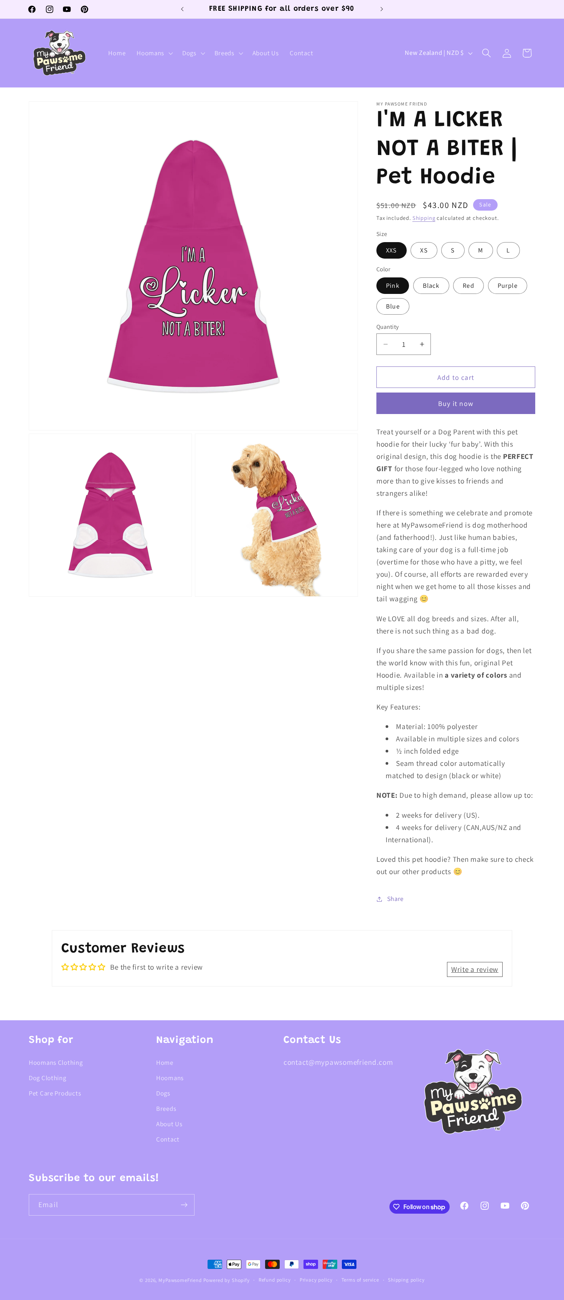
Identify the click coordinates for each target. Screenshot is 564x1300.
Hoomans (170, 1078)
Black (431, 285)
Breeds (166, 1108)
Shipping (423, 217)
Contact (168, 1139)
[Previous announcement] (182, 9)
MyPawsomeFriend (180, 1280)
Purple (508, 285)
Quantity (387, 326)
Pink (392, 285)
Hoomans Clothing (56, 1062)
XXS (391, 250)
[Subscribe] (184, 1205)
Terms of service (360, 1280)
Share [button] (395, 898)
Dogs (163, 1093)
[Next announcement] (381, 9)
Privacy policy (316, 1280)
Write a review (474, 969)
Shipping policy (406, 1280)
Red (468, 285)
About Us (169, 1124)
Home (164, 1062)
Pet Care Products (55, 1093)
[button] (154, 53)
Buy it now (455, 403)
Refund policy (275, 1280)
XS (423, 250)
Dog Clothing (47, 1078)
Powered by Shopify (226, 1280)
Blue (393, 306)
